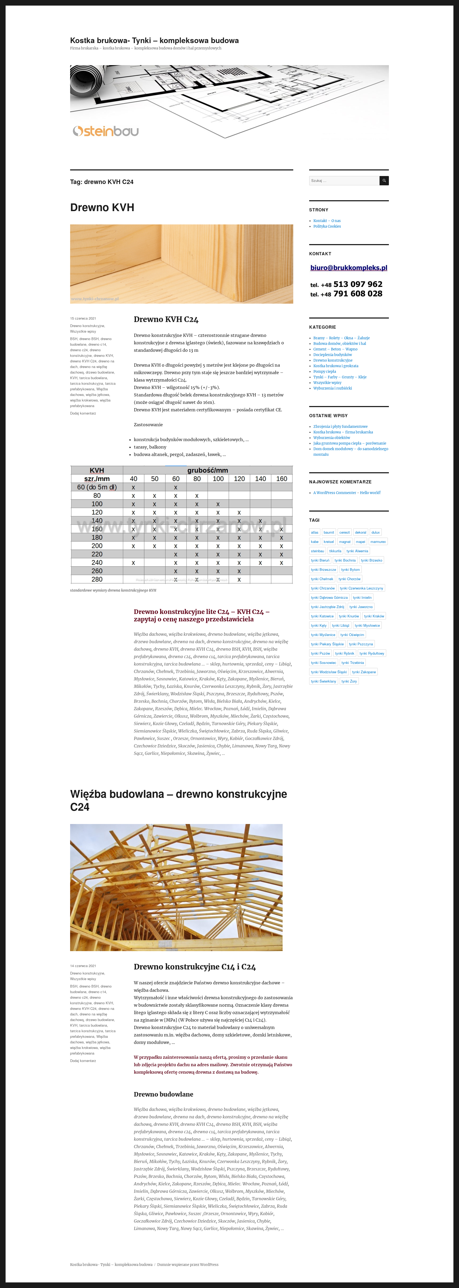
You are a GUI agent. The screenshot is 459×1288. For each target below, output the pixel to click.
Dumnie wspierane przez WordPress (188, 1264)
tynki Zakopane (364, 671)
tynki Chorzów (349, 578)
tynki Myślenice (323, 634)
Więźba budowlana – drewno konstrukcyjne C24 (178, 800)
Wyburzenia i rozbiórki (332, 388)
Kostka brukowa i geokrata (335, 366)
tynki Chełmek (322, 578)
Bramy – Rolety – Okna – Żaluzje (341, 338)
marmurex (378, 541)
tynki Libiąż (341, 625)
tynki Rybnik (344, 653)
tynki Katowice (322, 615)
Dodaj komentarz (83, 413)
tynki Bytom (350, 569)
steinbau (317, 550)
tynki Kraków (374, 615)
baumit (329, 532)
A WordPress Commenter (334, 493)
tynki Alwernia (357, 550)
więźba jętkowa (97, 394)
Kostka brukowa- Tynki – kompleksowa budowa (154, 40)
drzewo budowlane (100, 372)
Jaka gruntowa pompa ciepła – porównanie (349, 443)
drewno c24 (79, 349)
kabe (314, 541)
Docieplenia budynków (332, 355)
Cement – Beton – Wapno (335, 349)
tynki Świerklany (323, 681)
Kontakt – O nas (327, 221)
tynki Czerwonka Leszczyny (361, 588)
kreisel (329, 541)
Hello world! (370, 493)
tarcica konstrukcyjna (86, 383)
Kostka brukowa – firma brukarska (343, 432)
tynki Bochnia (345, 560)
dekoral (360, 532)
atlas (314, 532)
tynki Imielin (362, 597)
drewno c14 (97, 344)
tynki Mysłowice (367, 625)
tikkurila (335, 550)
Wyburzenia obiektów (331, 438)
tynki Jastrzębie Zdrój (327, 606)
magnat (345, 541)
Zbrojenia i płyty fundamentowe (340, 426)
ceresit (344, 532)
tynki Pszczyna (361, 643)
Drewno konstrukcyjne (87, 325)
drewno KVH (103, 355)
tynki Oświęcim (352, 634)
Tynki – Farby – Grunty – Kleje (340, 377)
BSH (73, 338)
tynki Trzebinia (353, 662)
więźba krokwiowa (84, 400)
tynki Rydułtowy (372, 653)
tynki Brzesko (371, 560)
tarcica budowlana (93, 377)
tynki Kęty (319, 625)
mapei (360, 541)
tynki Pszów (320, 653)
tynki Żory (349, 681)
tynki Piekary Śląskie (327, 643)
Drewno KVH (102, 206)
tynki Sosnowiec (323, 662)
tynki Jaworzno (361, 606)
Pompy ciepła (324, 371)
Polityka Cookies (327, 226)
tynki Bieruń (320, 560)
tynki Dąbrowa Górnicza (329, 597)
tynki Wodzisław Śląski (329, 671)
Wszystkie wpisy (83, 331)
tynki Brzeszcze (323, 569)
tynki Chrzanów (323, 588)
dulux (376, 532)
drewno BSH (89, 338)
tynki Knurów (349, 615)
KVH (73, 377)
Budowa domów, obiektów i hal (339, 343)
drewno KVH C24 (83, 360)
